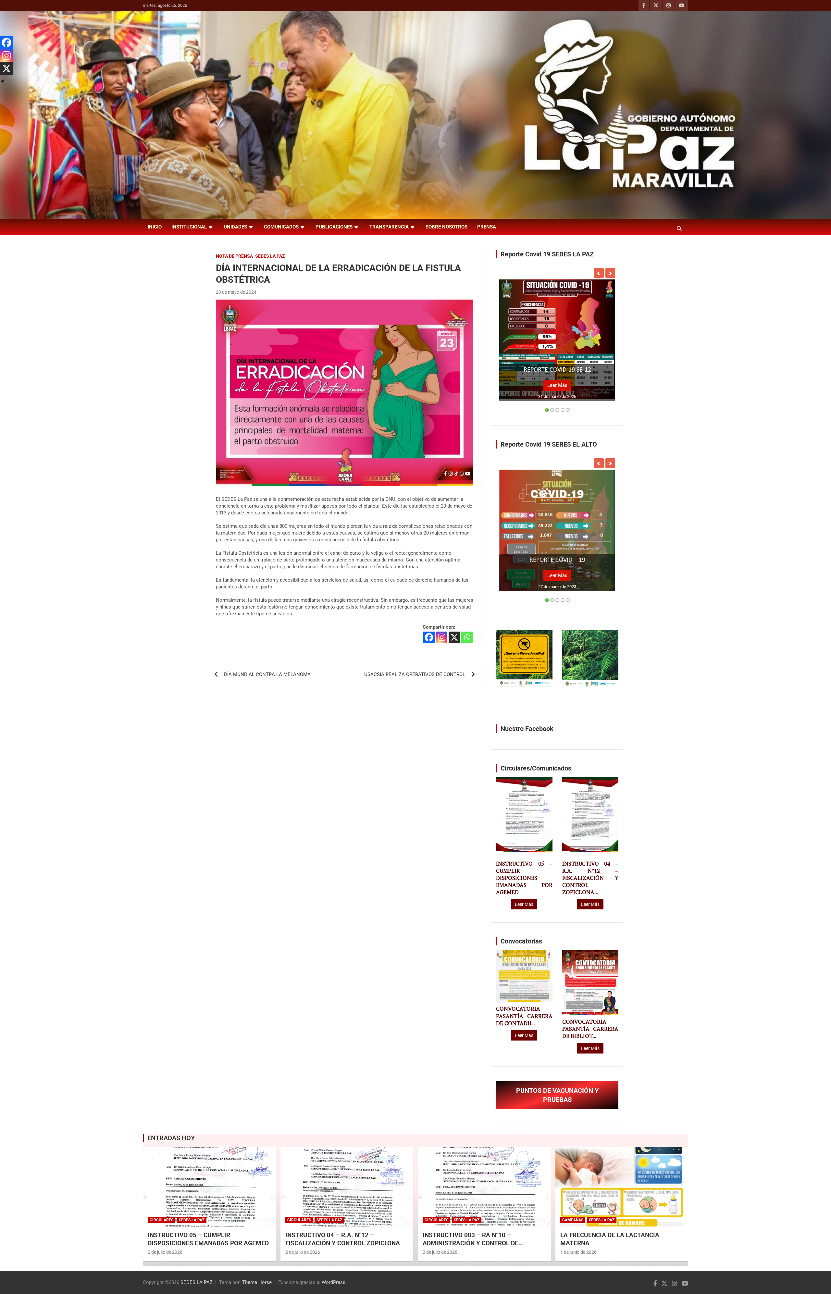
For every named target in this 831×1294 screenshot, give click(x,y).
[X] (454, 637)
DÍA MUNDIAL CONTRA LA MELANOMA (267, 674)
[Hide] (2, 81)
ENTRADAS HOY (171, 1138)
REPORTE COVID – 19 (557, 560)
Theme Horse (257, 1282)
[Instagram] (441, 637)
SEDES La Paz (270, 256)
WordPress (333, 1282)
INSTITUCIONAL (189, 227)
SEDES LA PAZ (196, 1282)
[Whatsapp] (467, 637)
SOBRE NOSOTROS (446, 227)
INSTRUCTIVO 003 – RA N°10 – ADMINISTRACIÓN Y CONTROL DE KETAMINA (470, 1243)
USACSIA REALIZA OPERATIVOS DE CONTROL (414, 674)
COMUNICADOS (281, 227)
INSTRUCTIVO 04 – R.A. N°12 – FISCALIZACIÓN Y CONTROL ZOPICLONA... (590, 878)
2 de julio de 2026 (165, 1252)
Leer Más (557, 385)
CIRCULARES (161, 1220)
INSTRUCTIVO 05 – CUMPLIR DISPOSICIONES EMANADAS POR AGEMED (524, 878)
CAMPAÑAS (572, 1220)
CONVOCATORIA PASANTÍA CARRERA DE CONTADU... (524, 1016)
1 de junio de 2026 (578, 1252)
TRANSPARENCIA (389, 227)
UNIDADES (235, 227)
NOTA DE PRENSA (234, 256)
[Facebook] (429, 637)
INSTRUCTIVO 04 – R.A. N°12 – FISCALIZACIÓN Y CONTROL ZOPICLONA (342, 1239)
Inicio (155, 227)
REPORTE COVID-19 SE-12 (557, 370)
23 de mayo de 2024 (236, 292)
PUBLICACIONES (334, 227)
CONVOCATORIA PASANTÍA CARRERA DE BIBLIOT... (590, 1029)
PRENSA (486, 227)
